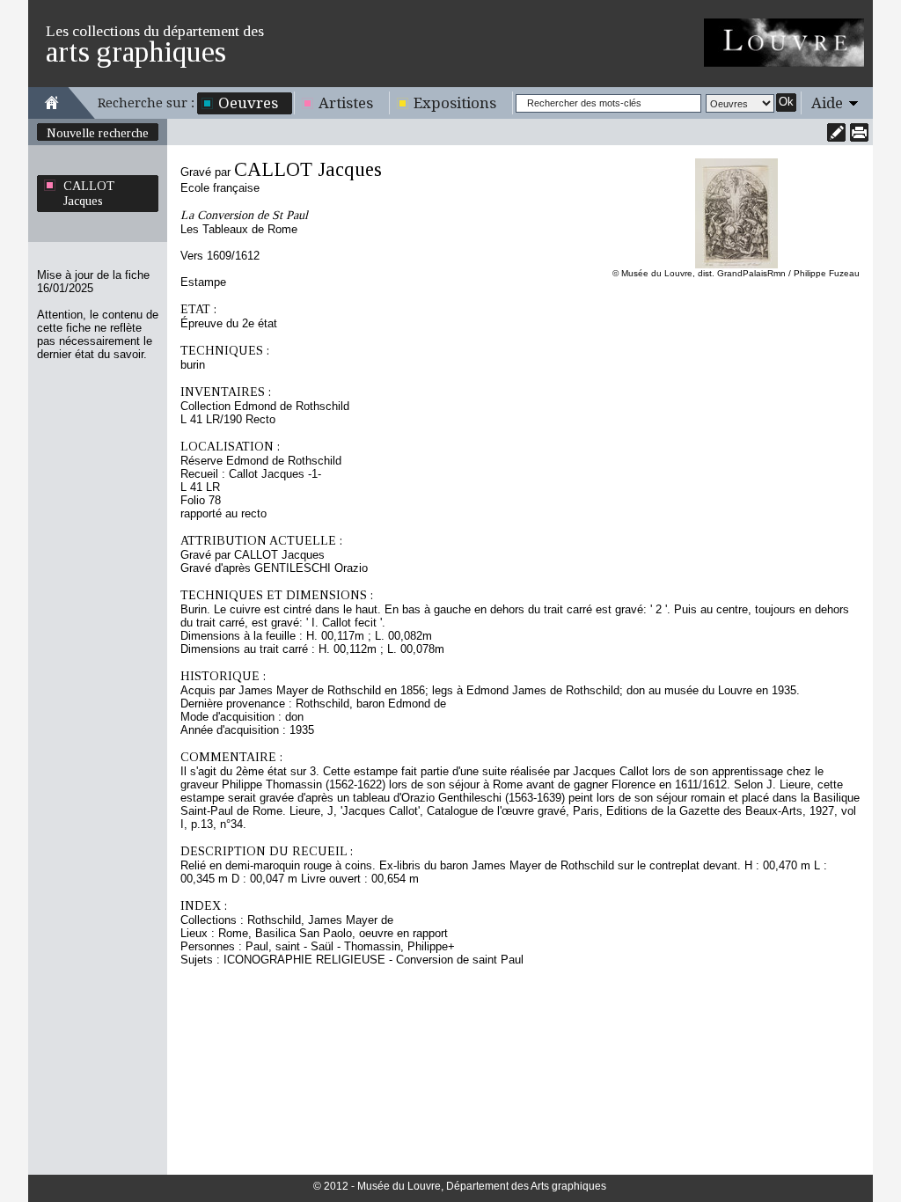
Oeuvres (248, 103)
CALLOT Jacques (88, 193)
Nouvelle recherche (98, 133)
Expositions (455, 103)
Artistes (346, 103)
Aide (827, 103)
